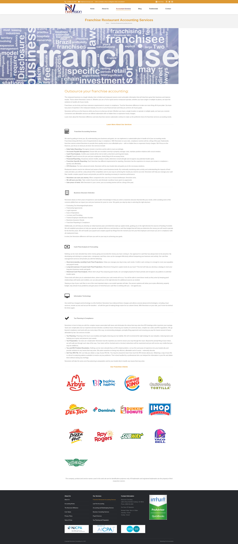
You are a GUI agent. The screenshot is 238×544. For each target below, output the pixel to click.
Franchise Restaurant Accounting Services (104, 499)
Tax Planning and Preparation (101, 520)
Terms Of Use (68, 520)
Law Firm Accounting (98, 503)
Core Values (68, 512)
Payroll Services (97, 516)
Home (107, 23)
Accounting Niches (70, 503)
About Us (67, 499)
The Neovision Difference (71, 508)
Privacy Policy (68, 516)
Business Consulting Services (101, 512)
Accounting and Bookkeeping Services (103, 508)
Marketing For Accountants (166, 541)
